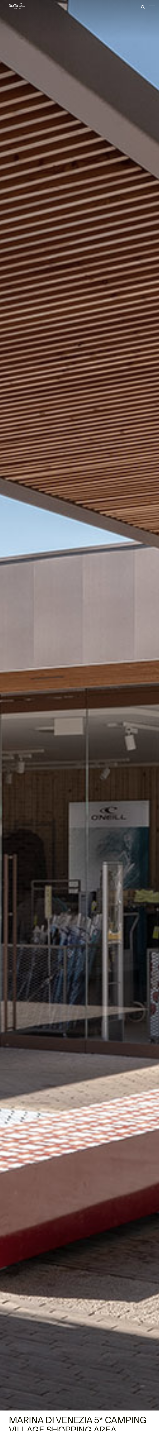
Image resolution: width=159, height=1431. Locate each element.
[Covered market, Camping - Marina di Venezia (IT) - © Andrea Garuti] (79, 705)
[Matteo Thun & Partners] (13, 6)
